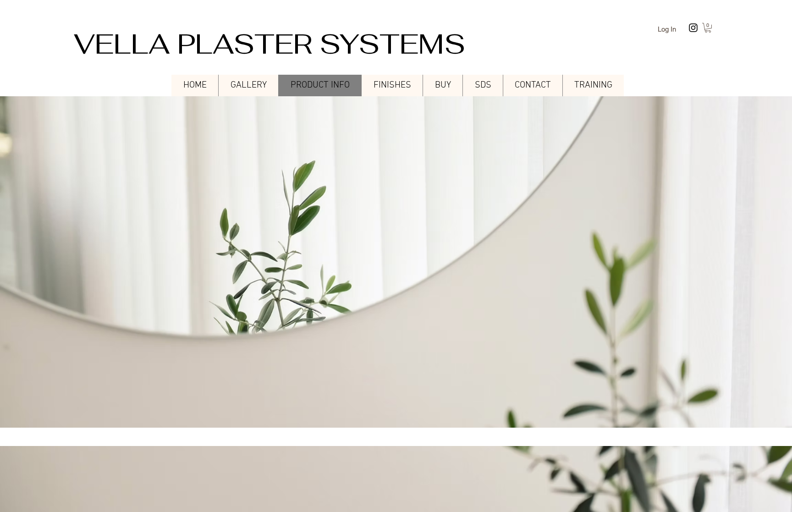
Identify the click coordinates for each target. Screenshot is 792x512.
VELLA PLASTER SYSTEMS (269, 44)
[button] (708, 28)
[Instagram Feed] (693, 27)
